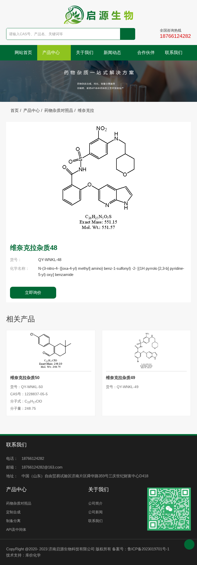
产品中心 (51, 52)
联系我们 (173, 52)
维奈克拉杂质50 (25, 377)
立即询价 (33, 292)
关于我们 (84, 52)
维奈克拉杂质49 (120, 377)
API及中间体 (16, 529)
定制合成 (13, 512)
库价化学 (33, 555)
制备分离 (13, 521)
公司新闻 (95, 512)
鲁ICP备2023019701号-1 (148, 549)
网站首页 (23, 52)
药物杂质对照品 (58, 110)
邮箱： (12, 467)
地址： (12, 476)
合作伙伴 (146, 52)
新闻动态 (113, 52)
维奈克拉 (86, 110)
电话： (12, 458)
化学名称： (19, 268)
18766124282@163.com (42, 467)
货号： (16, 259)
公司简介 (95, 503)
